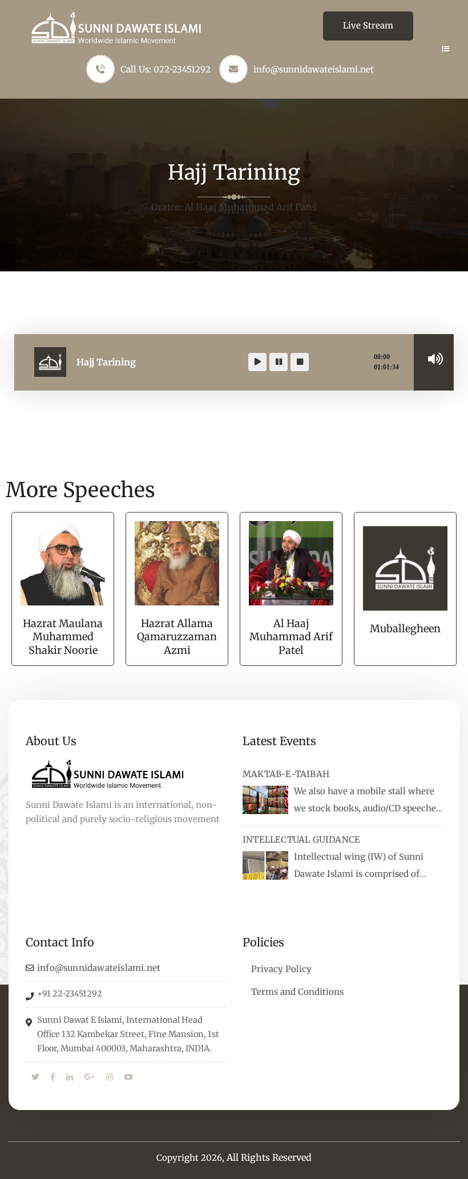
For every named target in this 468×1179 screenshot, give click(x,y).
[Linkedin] (69, 1077)
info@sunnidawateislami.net (313, 69)
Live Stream (368, 25)
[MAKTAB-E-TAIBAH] (265, 800)
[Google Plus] (89, 1077)
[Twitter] (35, 1077)
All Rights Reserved (269, 1157)
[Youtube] (128, 1077)
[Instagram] (109, 1077)
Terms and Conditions (297, 991)
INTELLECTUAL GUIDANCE (301, 839)
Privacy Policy (281, 968)
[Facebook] (53, 1077)
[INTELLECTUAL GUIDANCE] (265, 865)
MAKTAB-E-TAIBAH (286, 774)
